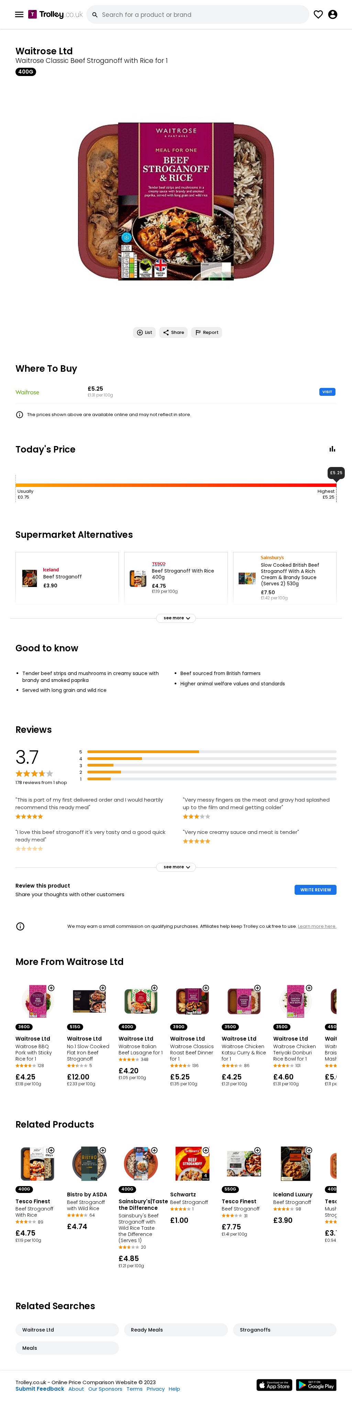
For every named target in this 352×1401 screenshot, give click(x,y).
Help (174, 1388)
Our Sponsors (105, 1388)
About (76, 1388)
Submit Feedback (39, 1388)
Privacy (156, 1388)
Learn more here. (317, 926)
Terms (134, 1388)
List (148, 332)
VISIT (327, 391)
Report (211, 332)
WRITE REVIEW (315, 890)
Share (177, 332)
